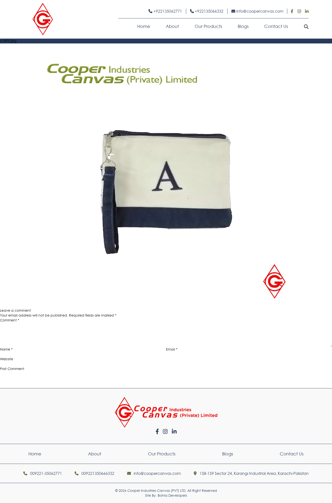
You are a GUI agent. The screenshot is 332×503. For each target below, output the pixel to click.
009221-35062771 (45, 473)
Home (143, 26)
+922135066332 (208, 11)
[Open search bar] (306, 26)
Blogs (243, 26)
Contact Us (276, 26)
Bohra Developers (172, 495)
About (172, 26)
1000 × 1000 (322, 305)
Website (6, 359)
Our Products (208, 26)
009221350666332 (97, 473)
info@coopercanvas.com (259, 11)
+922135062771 (167, 11)
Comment (9, 320)
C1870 (26, 305)
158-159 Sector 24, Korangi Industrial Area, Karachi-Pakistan (254, 473)
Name (6, 349)
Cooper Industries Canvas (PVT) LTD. (156, 490)
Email (171, 349)
